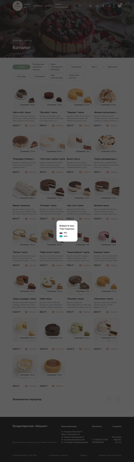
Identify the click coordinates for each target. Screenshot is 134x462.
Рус (65, 233)
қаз (65, 236)
